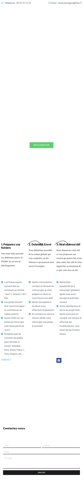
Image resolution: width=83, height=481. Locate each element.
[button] (41, 145)
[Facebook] (58, 360)
